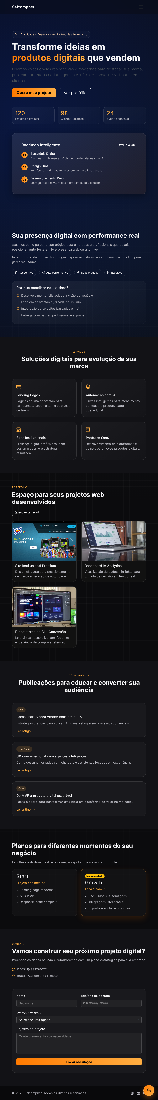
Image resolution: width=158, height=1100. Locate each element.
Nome (20, 996)
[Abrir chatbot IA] (148, 1090)
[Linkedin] (138, 1093)
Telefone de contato (95, 996)
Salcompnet (23, 7)
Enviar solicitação (79, 1062)
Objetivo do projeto (30, 1029)
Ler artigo (24, 731)
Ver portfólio (75, 92)
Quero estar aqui (26, 512)
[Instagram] (132, 1093)
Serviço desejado (29, 1012)
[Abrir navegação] (141, 7)
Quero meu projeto (34, 92)
